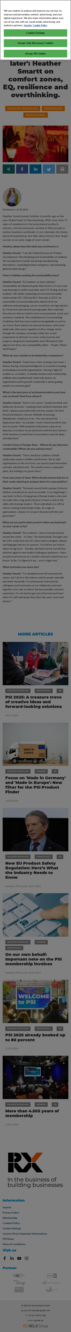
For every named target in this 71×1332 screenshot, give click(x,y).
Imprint (28, 25)
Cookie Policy (40, 25)
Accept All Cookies (35, 53)
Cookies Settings (35, 33)
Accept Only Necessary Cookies (35, 43)
